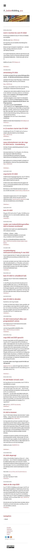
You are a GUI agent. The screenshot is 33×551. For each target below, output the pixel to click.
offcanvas (16, 5)
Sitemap (8, 532)
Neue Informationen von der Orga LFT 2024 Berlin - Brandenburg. (15, 143)
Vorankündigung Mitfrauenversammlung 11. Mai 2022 (16, 251)
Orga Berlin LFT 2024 (10, 174)
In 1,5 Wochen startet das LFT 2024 (15, 128)
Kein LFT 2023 (7, 210)
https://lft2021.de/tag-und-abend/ (11, 329)
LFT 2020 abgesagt (9, 455)
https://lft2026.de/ (14, 40)
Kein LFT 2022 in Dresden (12, 299)
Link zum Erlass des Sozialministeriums (18, 471)
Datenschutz (10, 531)
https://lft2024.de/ (7, 134)
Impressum (9, 529)
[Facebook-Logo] (9, 537)
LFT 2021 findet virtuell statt (13, 380)
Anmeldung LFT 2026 (10, 72)
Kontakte (9, 527)
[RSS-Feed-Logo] (11, 537)
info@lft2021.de (15, 445)
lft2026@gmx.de (16, 62)
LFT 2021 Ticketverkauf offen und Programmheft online (14, 320)
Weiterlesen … (6, 66)
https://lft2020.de (25, 497)
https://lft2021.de (15, 418)
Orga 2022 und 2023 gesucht (13, 337)
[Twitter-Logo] (6, 537)
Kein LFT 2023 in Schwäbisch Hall (14, 276)
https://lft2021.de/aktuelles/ (14, 404)
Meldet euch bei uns (8, 366)
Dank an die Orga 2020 (11, 484)
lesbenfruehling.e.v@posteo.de (22, 190)
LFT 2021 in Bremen (9, 412)
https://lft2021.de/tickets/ (9, 325)
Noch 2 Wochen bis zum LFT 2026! (15, 33)
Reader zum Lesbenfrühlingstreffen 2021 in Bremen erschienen (16, 225)
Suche (8, 534)
